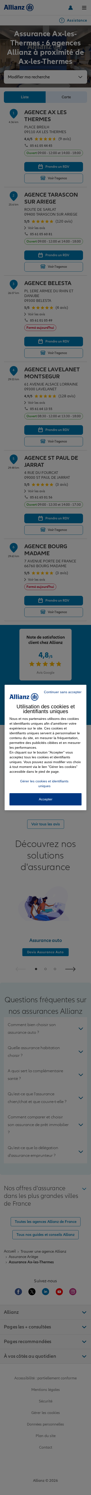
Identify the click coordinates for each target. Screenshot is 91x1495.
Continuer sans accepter (63, 692)
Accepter (45, 799)
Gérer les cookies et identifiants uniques (44, 783)
